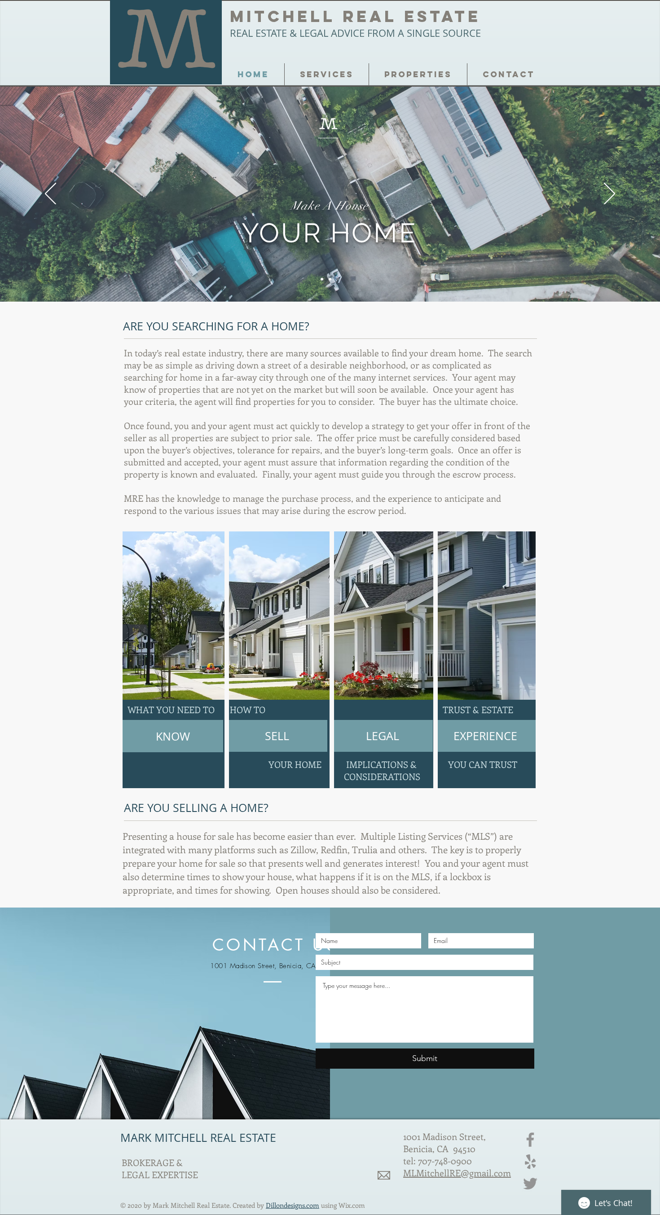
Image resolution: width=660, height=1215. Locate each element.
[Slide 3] (322, 279)
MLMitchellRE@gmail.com (457, 1173)
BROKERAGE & (152, 1162)
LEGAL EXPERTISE (161, 1174)
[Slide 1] (330, 279)
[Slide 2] (338, 279)
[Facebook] (530, 1139)
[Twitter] (530, 1183)
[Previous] (50, 194)
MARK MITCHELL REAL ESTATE (198, 1137)
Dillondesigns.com (292, 1205)
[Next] (609, 194)
